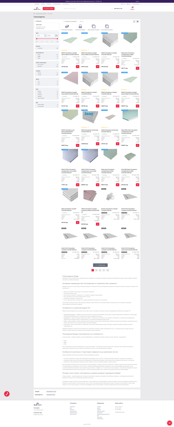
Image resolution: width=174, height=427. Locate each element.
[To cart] (77, 66)
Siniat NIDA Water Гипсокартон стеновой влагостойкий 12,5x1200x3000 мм (129, 171)
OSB (71, 408)
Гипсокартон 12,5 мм (40, 27)
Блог (98, 415)
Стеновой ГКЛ (67, 317)
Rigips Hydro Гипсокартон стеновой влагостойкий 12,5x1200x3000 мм (107, 171)
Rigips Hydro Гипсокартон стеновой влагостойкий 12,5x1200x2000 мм (127, 54)
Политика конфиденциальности (103, 414)
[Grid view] (137, 21)
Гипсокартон (72, 406)
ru (122, 4)
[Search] (62, 8)
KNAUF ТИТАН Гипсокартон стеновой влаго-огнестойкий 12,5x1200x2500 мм (68, 171)
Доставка (37, 4)
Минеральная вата (73, 412)
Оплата (43, 4)
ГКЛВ (65, 321)
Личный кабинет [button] (136, 4)
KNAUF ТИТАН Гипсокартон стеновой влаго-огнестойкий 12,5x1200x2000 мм (88, 171)
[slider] (37, 39)
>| (107, 270)
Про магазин (66, 4)
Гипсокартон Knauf (40, 28)
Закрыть (137, 1)
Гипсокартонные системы (41, 13)
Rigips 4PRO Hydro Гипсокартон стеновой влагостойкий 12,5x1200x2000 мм (129, 131)
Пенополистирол (73, 411)
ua (124, 4)
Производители (57, 4)
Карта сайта (99, 417)
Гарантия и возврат (101, 411)
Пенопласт (72, 409)
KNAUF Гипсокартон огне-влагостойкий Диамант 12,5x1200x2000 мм (68, 131)
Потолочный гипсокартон (70, 314)
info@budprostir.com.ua (120, 412)
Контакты (49, 4)
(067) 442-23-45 (118, 8)
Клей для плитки (73, 414)
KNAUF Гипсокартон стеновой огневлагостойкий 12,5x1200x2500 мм (90, 210)
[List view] (134, 21)
